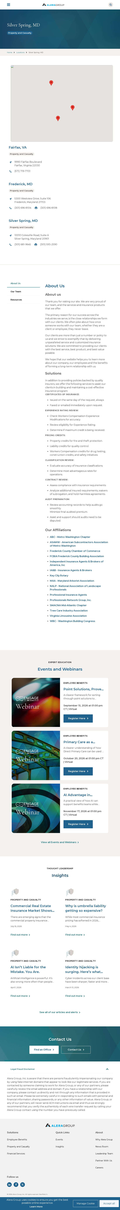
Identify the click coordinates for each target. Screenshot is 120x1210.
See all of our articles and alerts (59, 1012)
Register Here (77, 718)
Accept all (109, 1203)
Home (9, 52)
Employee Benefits (17, 1139)
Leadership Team (104, 1153)
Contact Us (75, 1049)
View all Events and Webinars (58, 842)
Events (59, 1139)
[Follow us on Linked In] (9, 1184)
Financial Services (16, 1153)
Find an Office (43, 1049)
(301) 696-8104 (22, 207)
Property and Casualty (19, 33)
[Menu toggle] (10, 4)
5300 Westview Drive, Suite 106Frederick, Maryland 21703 (32, 200)
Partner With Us (103, 1160)
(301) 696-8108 (48, 207)
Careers (99, 1167)
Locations (20, 52)
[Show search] (110, 4)
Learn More (36, 1206)
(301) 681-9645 (22, 244)
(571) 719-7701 (22, 171)
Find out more (19, 934)
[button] (58, 118)
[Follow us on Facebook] (16, 1184)
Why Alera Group (104, 1139)
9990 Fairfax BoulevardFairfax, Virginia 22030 (28, 164)
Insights (60, 1146)
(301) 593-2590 (48, 244)
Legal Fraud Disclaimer (23, 1069)
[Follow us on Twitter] (22, 1184)
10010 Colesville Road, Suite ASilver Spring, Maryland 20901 (31, 237)
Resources (16, 299)
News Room (101, 1146)
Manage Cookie (86, 1203)
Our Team (16, 291)
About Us (15, 283)
